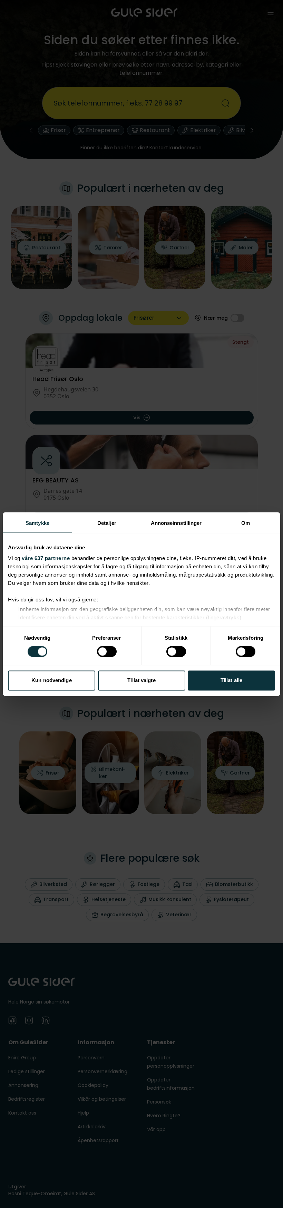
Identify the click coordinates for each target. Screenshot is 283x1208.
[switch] (107, 651)
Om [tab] (245, 523)
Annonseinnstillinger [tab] (176, 523)
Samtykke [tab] (37, 523)
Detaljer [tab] (106, 523)
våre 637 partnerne (46, 558)
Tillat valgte (141, 680)
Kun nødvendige (51, 680)
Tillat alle (231, 680)
